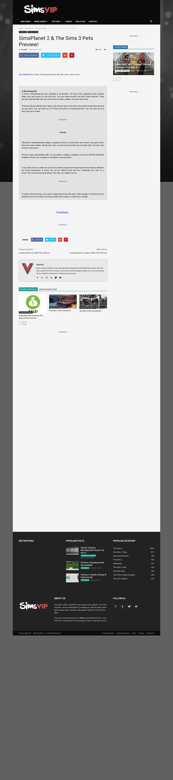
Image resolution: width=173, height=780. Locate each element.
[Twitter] (57, 277)
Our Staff (80, 21)
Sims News (26, 21)
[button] (151, 21)
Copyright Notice (108, 633)
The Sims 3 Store (120, 552)
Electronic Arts (119, 571)
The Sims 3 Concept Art (57, 307)
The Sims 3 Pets (32, 32)
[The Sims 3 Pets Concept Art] (63, 301)
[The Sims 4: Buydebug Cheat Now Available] (72, 565)
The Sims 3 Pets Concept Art (60, 310)
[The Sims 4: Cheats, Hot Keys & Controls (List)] (72, 577)
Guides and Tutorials (88, 555)
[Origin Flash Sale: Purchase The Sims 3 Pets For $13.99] (32, 304)
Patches (56, 21)
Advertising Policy (123, 633)
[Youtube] (61, 277)
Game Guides (40, 21)
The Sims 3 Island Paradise (124, 575)
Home (21, 28)
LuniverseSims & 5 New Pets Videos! (34, 253)
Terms (134, 633)
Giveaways (117, 563)
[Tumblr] (52, 277)
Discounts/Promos (26, 312)
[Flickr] (43, 277)
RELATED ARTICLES (28, 289)
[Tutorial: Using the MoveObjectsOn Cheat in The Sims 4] (72, 550)
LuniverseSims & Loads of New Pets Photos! (88, 253)
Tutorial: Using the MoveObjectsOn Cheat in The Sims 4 (92, 550)
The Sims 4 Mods (120, 578)
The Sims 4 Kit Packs (122, 71)
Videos (69, 21)
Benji (132, 71)
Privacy (141, 633)
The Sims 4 (85, 568)
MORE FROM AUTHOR (48, 289)
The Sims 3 (23, 32)
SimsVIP (24, 49)
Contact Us (150, 633)
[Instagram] (47, 277)
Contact (93, 21)
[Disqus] (63, 375)
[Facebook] (38, 277)
